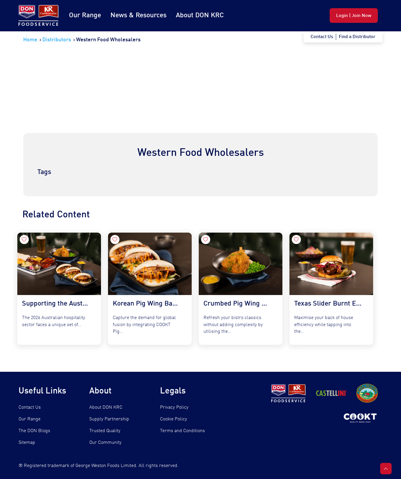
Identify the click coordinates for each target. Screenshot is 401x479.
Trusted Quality (104, 431)
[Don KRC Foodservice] (39, 15)
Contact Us (29, 407)
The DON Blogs (34, 431)
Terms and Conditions (182, 431)
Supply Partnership (109, 419)
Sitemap (26, 442)
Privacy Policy (174, 407)
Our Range (85, 15)
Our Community (105, 442)
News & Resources (138, 15)
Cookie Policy (173, 419)
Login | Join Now (353, 15)
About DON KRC (200, 15)
